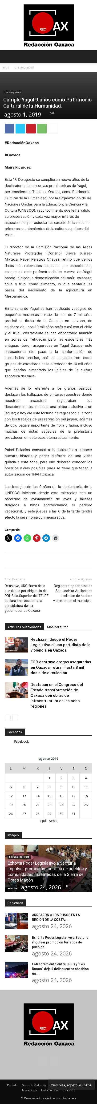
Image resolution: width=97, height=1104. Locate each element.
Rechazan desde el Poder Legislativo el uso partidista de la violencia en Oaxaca (60, 645)
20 (24, 804)
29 (49, 813)
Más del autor (57, 627)
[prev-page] (8, 718)
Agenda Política (19, 857)
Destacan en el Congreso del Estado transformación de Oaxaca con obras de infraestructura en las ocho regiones (57, 695)
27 (24, 813)
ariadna (13, 888)
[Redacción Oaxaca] (48, 25)
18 (86, 796)
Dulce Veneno (50, 1090)
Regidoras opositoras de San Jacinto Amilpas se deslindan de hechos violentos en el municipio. (72, 593)
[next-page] (15, 718)
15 (49, 796)
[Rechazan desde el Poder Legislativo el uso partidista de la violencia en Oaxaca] (16, 645)
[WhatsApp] (42, 128)
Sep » (53, 820)
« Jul (43, 820)
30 (61, 813)
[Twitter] (20, 128)
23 (61, 804)
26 (11, 813)
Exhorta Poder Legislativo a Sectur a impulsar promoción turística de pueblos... (60, 942)
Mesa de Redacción (34, 1085)
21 (38, 804)
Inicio (5, 67)
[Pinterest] (31, 128)
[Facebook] (9, 128)
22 (49, 804)
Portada (12, 1085)
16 (61, 796)
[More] (53, 128)
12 (11, 796)
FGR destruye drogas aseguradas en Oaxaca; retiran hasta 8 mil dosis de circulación (61, 667)
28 (38, 813)
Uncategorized (24, 67)
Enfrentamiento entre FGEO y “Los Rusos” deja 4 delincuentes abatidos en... (60, 968)
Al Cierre (69, 1090)
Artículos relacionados (24, 627)
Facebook (15, 732)
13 (24, 796)
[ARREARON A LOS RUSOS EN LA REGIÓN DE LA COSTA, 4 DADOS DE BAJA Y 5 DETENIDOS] (16, 921)
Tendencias (29, 1090)
